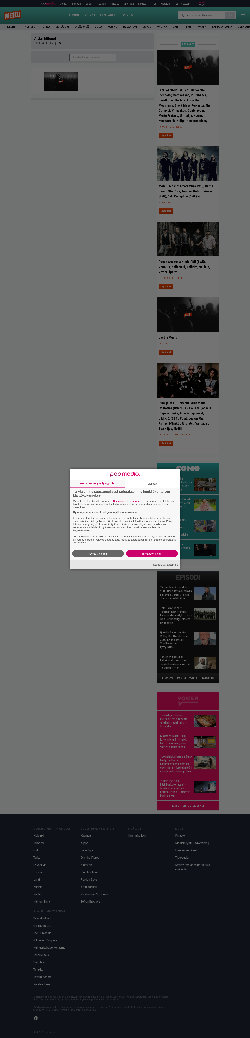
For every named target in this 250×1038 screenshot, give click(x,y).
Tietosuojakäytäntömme (164, 564)
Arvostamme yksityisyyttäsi (97, 483)
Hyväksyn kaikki (152, 553)
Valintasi (152, 483)
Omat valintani (98, 553)
